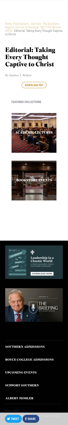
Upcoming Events (21, 372)
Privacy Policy (12, 410)
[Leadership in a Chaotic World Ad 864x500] (34, 278)
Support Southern (22, 385)
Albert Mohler (19, 398)
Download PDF (34, 85)
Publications (21, 23)
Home (8, 23)
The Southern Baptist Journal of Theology (32, 25)
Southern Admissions (25, 347)
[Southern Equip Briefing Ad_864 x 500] (34, 320)
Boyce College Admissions (29, 359)
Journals (36, 23)
